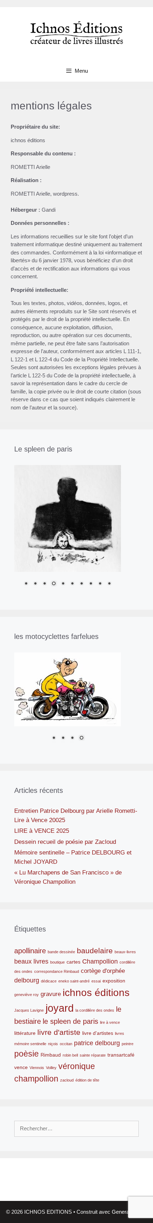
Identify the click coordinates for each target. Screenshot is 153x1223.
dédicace (49, 981)
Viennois (37, 1067)
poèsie (26, 1053)
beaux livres (31, 961)
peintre (127, 1044)
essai (96, 981)
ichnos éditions (96, 992)
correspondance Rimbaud (56, 971)
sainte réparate (93, 1055)
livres (119, 1033)
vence (21, 1067)
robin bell (70, 1055)
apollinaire (30, 951)
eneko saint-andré (74, 981)
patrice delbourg (97, 1043)
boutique (57, 962)
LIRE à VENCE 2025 (41, 830)
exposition (113, 981)
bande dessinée (61, 952)
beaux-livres (125, 952)
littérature (25, 1033)
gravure (51, 994)
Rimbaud (51, 1055)
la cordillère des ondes (94, 1010)
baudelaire (95, 950)
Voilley (51, 1067)
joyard (60, 1008)
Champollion (100, 961)
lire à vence (110, 1022)
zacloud (67, 1080)
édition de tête (87, 1080)
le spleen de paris (70, 1021)
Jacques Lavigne (29, 1010)
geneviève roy (26, 994)
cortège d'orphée (103, 970)
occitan (66, 1044)
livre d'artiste (58, 1032)
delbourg (26, 980)
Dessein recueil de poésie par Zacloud (65, 841)
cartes (73, 962)
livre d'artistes (97, 1033)
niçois (53, 1044)
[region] (67, 530)
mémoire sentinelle (30, 1044)
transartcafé (120, 1055)
